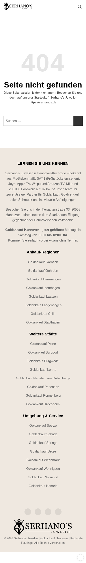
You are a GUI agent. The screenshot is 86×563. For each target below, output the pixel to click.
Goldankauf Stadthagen (43, 322)
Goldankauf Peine (43, 344)
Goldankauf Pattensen (43, 387)
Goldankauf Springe (43, 443)
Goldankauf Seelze (43, 425)
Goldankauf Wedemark (43, 460)
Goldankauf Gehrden (43, 270)
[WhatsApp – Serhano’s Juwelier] (48, 511)
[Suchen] (78, 121)
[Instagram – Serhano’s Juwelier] (27, 511)
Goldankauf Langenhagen (43, 305)
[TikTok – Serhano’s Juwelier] (38, 511)
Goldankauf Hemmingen (43, 279)
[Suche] (80, 7)
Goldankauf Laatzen (43, 296)
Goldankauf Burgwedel (43, 361)
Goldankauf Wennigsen (43, 468)
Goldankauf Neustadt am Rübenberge (43, 378)
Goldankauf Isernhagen (43, 288)
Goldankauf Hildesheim (43, 404)
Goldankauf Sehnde (43, 434)
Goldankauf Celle (43, 314)
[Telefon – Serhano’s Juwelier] (58, 511)
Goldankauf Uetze (43, 451)
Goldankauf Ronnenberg (43, 395)
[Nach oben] (80, 557)
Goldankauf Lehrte (43, 369)
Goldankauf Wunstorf (43, 477)
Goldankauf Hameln (43, 486)
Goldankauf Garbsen (43, 262)
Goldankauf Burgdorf (43, 352)
